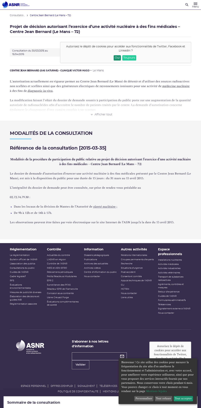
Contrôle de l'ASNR (57, 264)
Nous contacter (92, 276)
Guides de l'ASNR (19, 272)
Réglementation (23, 249)
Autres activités (134, 249)
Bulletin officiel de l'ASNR (23, 259)
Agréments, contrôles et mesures (171, 286)
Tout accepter (183, 398)
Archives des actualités (96, 264)
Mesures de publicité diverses (25, 292)
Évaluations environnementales (20, 286)
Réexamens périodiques (60, 272)
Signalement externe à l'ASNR (174, 309)
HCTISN (125, 289)
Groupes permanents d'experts (137, 259)
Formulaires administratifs (172, 300)
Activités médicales (168, 264)
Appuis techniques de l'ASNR (136, 280)
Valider (81, 364)
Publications (90, 259)
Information (93, 249)
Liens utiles (127, 297)
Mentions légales (115, 391)
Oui (117, 57)
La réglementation (20, 255)
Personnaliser (143, 398)
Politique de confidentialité (78, 391)
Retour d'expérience (169, 292)
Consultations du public (22, 268)
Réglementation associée (23, 304)
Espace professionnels (170, 252)
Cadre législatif (18, 276)
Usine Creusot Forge (58, 297)
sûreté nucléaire (104, 206)
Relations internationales (134, 255)
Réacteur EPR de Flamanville (62, 289)
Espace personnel (33, 386)
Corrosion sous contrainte (60, 293)
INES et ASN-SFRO (57, 268)
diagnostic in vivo (40, 90)
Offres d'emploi (62, 386)
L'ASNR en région (56, 259)
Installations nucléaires (170, 260)
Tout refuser (163, 398)
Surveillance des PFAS (59, 285)
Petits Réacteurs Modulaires (62, 276)
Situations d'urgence (132, 268)
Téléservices (164, 304)
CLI (122, 285)
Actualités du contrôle (58, 255)
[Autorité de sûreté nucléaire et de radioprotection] (15, 4)
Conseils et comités (131, 276)
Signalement (86, 386)
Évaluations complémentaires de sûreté (63, 303)
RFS (12, 280)
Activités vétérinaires (169, 273)
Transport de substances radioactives (170, 278)
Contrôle (54, 249)
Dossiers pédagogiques (96, 255)
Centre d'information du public (100, 272)
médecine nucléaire (176, 86)
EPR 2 (50, 280)
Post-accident (128, 272)
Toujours (129, 57)
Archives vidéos (92, 268)
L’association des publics (22, 264)
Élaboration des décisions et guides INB (24, 298)
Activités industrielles (169, 268)
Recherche (126, 264)
